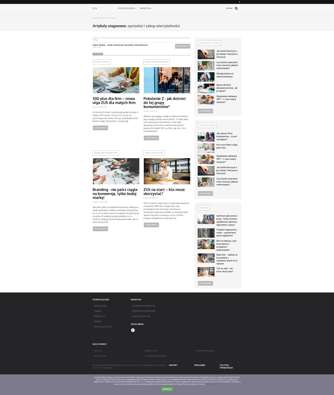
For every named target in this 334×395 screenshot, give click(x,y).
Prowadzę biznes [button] (126, 8)
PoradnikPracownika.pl (205, 351)
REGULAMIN (199, 365)
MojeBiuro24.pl (151, 351)
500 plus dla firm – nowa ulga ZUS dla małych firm (114, 100)
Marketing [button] (145, 8)
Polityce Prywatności (212, 384)
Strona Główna (99, 18)
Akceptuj (167, 389)
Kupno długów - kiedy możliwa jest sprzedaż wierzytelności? (120, 45)
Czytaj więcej (182, 46)
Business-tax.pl (100, 356)
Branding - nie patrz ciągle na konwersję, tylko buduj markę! (115, 193)
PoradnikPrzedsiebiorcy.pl (155, 356)
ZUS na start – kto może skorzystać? (164, 191)
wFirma (229, 8)
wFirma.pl (98, 351)
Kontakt (173, 365)
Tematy (112, 18)
